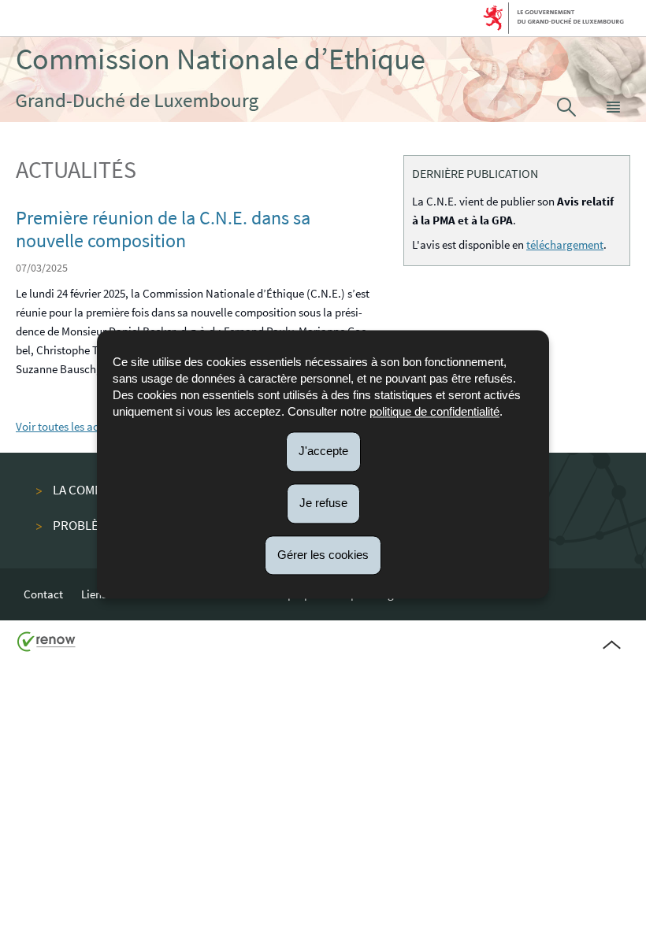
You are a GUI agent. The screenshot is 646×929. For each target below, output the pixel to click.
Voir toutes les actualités (76, 426)
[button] (613, 107)
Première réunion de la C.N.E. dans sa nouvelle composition (163, 229)
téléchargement (564, 244)
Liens (93, 594)
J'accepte (323, 450)
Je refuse (323, 502)
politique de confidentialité (434, 411)
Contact (43, 594)
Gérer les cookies (323, 554)
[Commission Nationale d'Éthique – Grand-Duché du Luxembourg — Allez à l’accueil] (220, 79)
